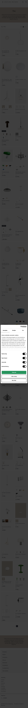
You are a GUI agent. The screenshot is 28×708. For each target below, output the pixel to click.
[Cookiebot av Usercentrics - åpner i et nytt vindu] (20, 327)
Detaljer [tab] (14, 330)
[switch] (24, 358)
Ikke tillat (14, 380)
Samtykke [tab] (5, 330)
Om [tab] (23, 330)
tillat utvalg (14, 376)
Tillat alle (14, 372)
